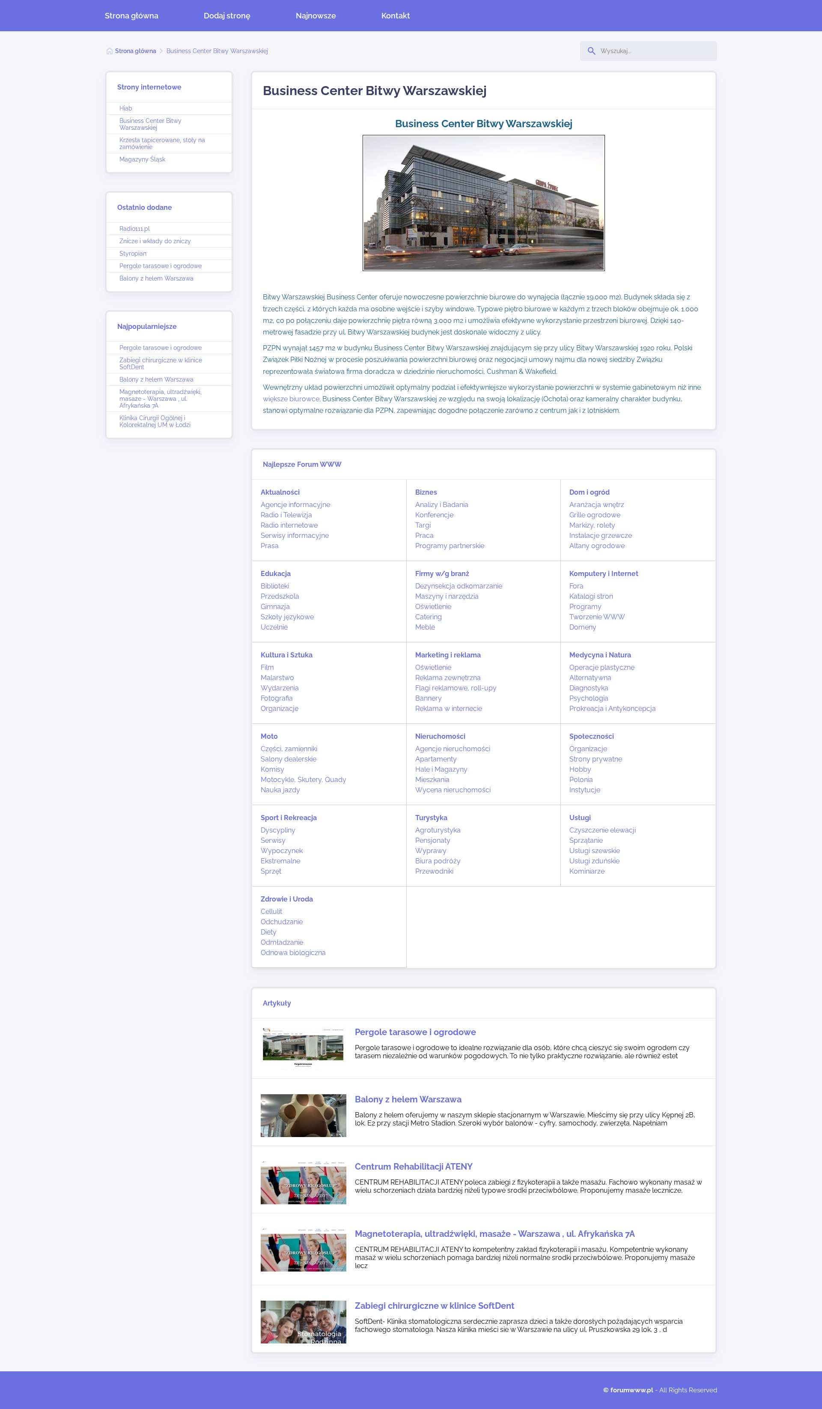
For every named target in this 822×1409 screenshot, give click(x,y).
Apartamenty (436, 759)
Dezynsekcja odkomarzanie (458, 586)
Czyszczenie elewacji (602, 830)
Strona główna (131, 15)
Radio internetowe (289, 525)
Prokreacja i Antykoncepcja (612, 708)
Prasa (270, 546)
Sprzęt (271, 871)
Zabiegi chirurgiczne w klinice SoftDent (160, 363)
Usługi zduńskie (594, 861)
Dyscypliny (278, 830)
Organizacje (279, 708)
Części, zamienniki (289, 749)
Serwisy (273, 840)
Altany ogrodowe (597, 546)
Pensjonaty (432, 840)
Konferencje (434, 515)
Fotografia (277, 698)
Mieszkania (432, 780)
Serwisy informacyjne (295, 535)
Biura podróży (438, 861)
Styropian (132, 253)
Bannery (428, 698)
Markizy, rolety (592, 525)
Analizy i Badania (441, 505)
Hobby (580, 769)
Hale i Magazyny (441, 769)
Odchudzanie (282, 922)
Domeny (582, 627)
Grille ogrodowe (594, 515)
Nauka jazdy (280, 790)
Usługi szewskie (594, 851)
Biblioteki (275, 586)
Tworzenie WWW (597, 617)
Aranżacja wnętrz (596, 505)
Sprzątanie (586, 840)
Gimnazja (275, 607)
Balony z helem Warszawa (156, 278)
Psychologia (588, 698)
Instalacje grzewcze (600, 535)
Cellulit (271, 911)
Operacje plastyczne (601, 667)
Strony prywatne (595, 759)
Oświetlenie (433, 607)
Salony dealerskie (288, 759)
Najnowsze (316, 15)
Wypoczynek (282, 851)
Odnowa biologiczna (293, 953)
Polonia (581, 780)
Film (267, 667)
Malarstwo (277, 678)
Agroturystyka (438, 830)
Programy (585, 607)
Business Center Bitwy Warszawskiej (217, 51)
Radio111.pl (134, 228)
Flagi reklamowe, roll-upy (456, 688)
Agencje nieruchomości (452, 749)
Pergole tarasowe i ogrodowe (160, 266)
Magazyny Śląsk (142, 159)
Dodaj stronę (227, 15)
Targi (423, 525)
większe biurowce (291, 399)
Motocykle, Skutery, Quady (303, 780)
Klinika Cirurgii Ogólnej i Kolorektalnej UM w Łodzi (155, 421)
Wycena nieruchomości (453, 790)
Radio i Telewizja (286, 515)
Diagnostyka (588, 688)
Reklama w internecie (448, 708)
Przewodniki (434, 871)
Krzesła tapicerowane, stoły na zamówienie (162, 143)
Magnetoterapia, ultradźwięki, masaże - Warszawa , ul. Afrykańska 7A (160, 398)
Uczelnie (274, 627)
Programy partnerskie (449, 546)
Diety (269, 932)
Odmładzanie (282, 942)
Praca (424, 535)
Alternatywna (590, 678)
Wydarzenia (280, 688)
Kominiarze (587, 871)
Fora (576, 586)
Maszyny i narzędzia (447, 596)
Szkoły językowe (287, 617)
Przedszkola (280, 596)
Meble (425, 627)
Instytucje (584, 790)
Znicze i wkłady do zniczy (155, 241)
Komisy (272, 769)
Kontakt (395, 15)
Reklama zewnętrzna (448, 678)
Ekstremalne (280, 861)
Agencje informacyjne (295, 505)
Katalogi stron (591, 596)
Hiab (125, 108)
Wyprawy (431, 851)
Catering (428, 617)
